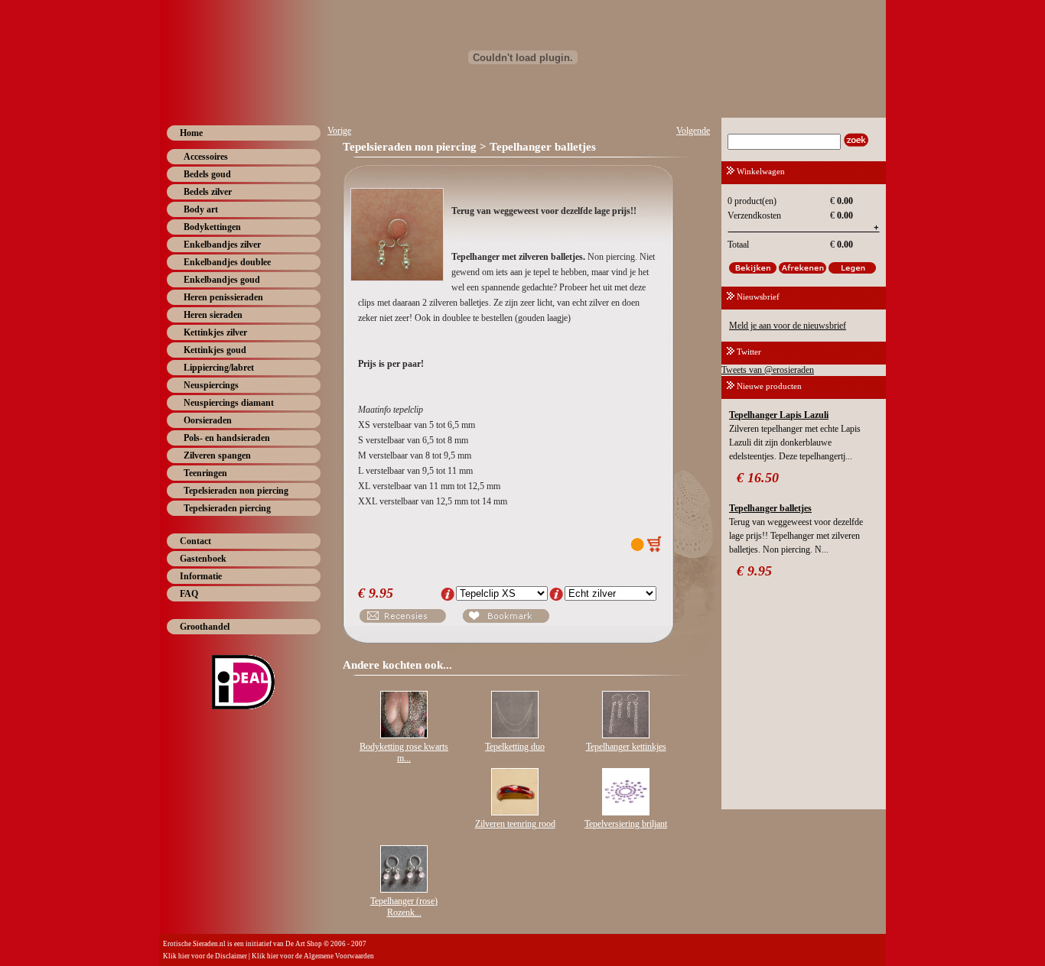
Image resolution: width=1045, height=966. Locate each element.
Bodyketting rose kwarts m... (404, 752)
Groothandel (205, 626)
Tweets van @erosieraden (767, 370)
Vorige (339, 130)
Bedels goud (207, 174)
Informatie (201, 576)
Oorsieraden (208, 420)
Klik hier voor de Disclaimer (205, 956)
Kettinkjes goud (215, 350)
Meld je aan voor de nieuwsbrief (787, 325)
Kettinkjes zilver (215, 332)
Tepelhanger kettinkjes (626, 746)
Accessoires (206, 156)
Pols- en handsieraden (227, 438)
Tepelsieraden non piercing (236, 490)
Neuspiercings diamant (229, 402)
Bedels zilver (208, 191)
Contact (195, 541)
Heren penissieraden (223, 297)
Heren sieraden (213, 315)
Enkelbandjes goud (222, 279)
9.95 (381, 593)
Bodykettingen (212, 227)
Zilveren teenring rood (515, 824)
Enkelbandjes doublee (227, 262)
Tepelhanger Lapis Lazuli (779, 415)
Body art (201, 209)
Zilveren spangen (217, 455)
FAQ (189, 593)
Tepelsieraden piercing (227, 508)
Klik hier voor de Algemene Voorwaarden (313, 956)
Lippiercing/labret (219, 367)
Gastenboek (203, 558)
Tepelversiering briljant (625, 824)
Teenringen (205, 473)
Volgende (693, 130)
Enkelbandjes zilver (222, 244)
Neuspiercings (211, 385)
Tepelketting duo (515, 746)
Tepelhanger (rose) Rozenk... (404, 907)
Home (191, 133)
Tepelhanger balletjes (770, 508)
